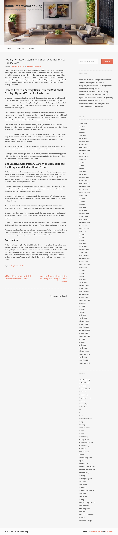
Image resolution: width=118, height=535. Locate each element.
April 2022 (82, 279)
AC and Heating (84, 380)
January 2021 (83, 324)
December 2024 (84, 183)
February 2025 (84, 177)
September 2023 (84, 228)
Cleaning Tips (83, 404)
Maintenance (83, 464)
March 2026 (83, 138)
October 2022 (83, 261)
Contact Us (20, 48)
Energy (81, 422)
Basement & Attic (85, 389)
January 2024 (83, 216)
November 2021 (84, 294)
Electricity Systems (85, 419)
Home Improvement (34, 66)
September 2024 (84, 192)
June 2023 (82, 237)
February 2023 (84, 249)
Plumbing (82, 488)
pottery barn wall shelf (17, 266)
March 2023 (83, 246)
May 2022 (82, 276)
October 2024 (83, 189)
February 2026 (84, 141)
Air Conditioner (84, 383)
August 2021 (83, 303)
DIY (80, 410)
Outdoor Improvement (87, 470)
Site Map (31, 48)
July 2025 (82, 162)
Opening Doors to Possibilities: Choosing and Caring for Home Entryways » (53, 278)
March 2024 (83, 210)
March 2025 (83, 174)
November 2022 (84, 258)
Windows (82, 518)
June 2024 (82, 201)
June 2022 (82, 273)
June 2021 (82, 309)
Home (9, 48)
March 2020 (83, 348)
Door (80, 413)
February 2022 (84, 285)
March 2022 (83, 282)
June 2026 (82, 129)
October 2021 (83, 297)
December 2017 (84, 360)
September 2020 (84, 336)
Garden (81, 434)
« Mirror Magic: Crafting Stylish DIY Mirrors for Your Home (18, 277)
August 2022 (83, 267)
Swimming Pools (84, 509)
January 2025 (83, 180)
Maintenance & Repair (86, 467)
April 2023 (82, 243)
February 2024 (84, 213)
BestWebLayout (96, 532)
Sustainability (83, 506)
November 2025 (84, 150)
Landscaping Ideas (85, 458)
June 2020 (82, 342)
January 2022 (83, 288)
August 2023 (83, 231)
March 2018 (83, 357)
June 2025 (82, 165)
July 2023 (82, 234)
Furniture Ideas (84, 428)
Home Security (84, 446)
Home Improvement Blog (23, 6)
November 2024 (84, 186)
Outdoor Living (84, 473)
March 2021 (83, 318)
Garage (81, 431)
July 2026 (82, 126)
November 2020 (84, 330)
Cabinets (82, 401)
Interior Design (84, 452)
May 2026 (82, 132)
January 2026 (83, 144)
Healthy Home (84, 440)
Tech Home (82, 512)
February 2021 (84, 321)
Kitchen (81, 455)
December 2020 (84, 327)
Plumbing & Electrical (86, 491)
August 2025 (83, 159)
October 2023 (83, 225)
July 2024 (82, 198)
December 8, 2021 (18, 66)
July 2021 (82, 306)
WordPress (109, 532)
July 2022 (82, 270)
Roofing (81, 500)
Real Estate (82, 494)
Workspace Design (85, 521)
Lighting (81, 461)
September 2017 (84, 363)
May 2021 (82, 312)
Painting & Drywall (85, 479)
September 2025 (84, 156)
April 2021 (82, 315)
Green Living (83, 437)
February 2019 (84, 351)
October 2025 (83, 153)
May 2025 (82, 168)
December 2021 (84, 291)
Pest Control (83, 485)
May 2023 (82, 240)
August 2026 (83, 123)
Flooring (82, 425)
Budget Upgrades (85, 398)
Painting (82, 476)
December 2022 (84, 255)
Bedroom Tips (83, 395)
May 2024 (82, 204)
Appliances (82, 386)
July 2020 (82, 339)
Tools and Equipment (86, 515)
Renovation (83, 497)
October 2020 (83, 333)
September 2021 (84, 300)
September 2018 (84, 354)
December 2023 (84, 219)
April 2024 (82, 207)
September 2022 (84, 264)
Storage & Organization (87, 503)
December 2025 (84, 147)
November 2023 (84, 222)
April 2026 (82, 135)
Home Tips (82, 449)
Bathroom (82, 392)
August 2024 (83, 195)
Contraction (83, 407)
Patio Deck (82, 482)
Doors (81, 416)
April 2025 (82, 171)
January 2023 (83, 252)
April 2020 (82, 345)
